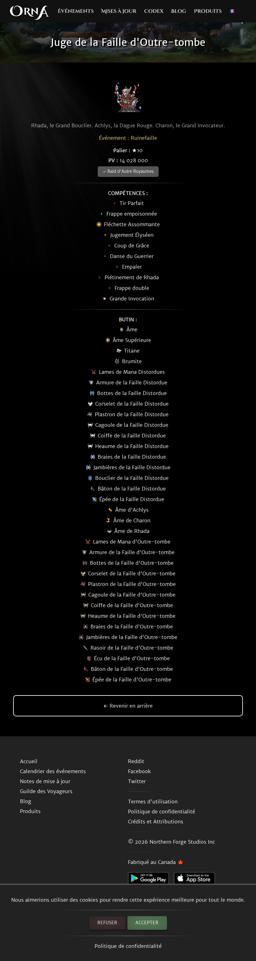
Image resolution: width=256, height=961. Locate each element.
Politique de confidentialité (128, 946)
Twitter (137, 781)
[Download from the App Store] (197, 880)
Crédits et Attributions (155, 821)
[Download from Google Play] (151, 880)
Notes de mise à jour (45, 781)
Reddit (136, 761)
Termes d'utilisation (153, 801)
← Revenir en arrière (128, 706)
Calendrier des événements (53, 771)
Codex (154, 11)
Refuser (107, 922)
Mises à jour (118, 11)
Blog (178, 11)
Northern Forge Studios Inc (182, 842)
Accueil (28, 761)
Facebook (139, 771)
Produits (208, 11)
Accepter (147, 922)
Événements (76, 11)
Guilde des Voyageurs (46, 791)
